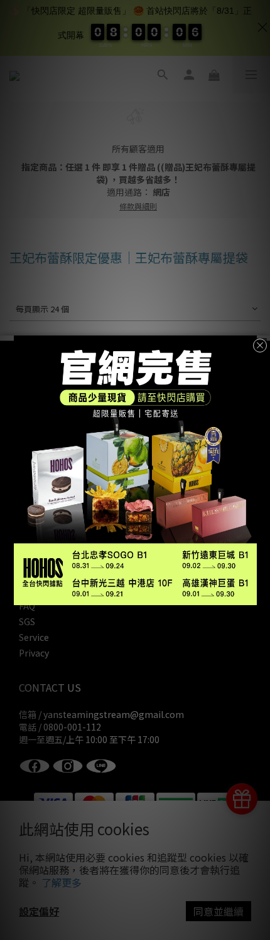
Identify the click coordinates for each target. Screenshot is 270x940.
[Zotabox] (262, 594)
